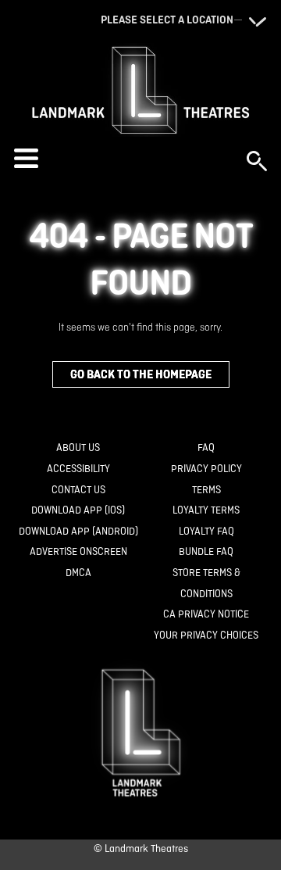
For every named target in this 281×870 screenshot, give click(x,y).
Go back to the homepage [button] (141, 374)
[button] (122, 158)
